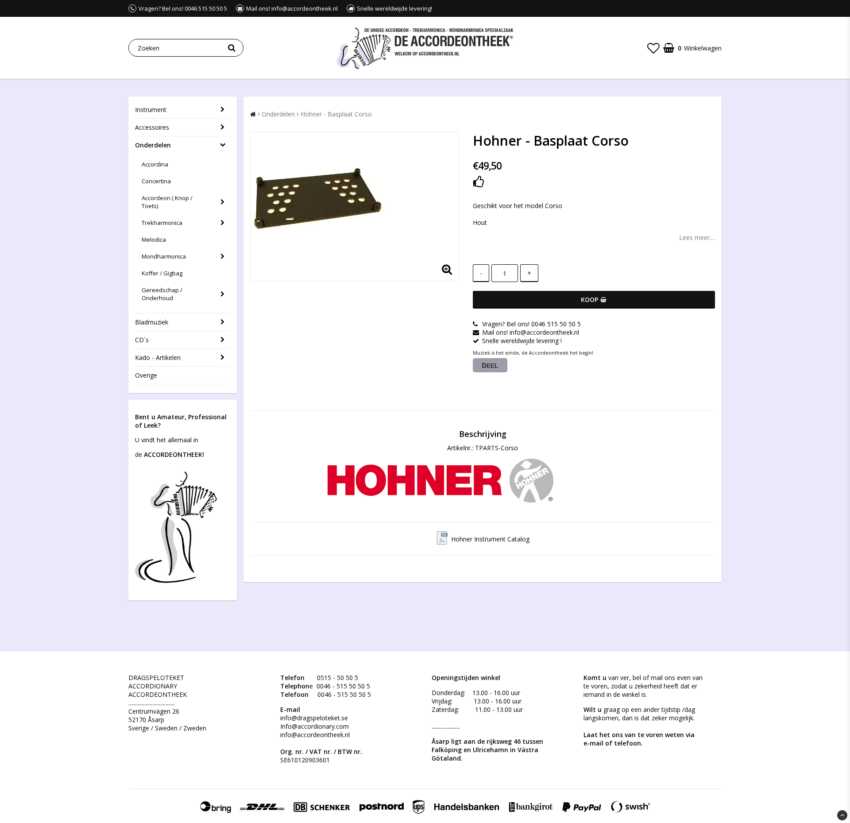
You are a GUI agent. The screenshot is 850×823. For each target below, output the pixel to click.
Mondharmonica (164, 256)
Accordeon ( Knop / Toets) (167, 202)
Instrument (150, 109)
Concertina (156, 181)
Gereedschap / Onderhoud (162, 294)
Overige (146, 375)
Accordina (155, 164)
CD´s (142, 340)
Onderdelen (153, 145)
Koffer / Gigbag (162, 273)
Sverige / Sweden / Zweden (167, 728)
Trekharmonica (162, 223)
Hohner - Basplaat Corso (336, 114)
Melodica (154, 239)
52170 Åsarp (146, 719)
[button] (653, 48)
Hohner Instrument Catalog (490, 539)
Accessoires (152, 127)
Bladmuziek (151, 322)
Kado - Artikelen (158, 357)
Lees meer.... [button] (697, 237)
